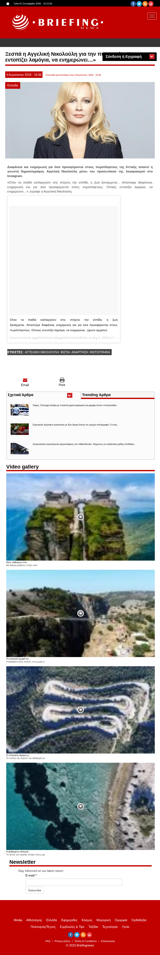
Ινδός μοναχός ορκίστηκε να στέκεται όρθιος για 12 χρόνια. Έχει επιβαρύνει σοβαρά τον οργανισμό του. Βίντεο (83, 43)
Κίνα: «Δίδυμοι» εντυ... (17, 562)
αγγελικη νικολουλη (42, 352)
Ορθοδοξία (138, 920)
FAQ (47, 941)
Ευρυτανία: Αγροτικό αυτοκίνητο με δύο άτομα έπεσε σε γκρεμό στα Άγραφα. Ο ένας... (76, 424)
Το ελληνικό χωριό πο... (18, 658)
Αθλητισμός (34, 920)
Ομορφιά (121, 920)
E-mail (31, 875)
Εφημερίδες (69, 920)
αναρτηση (79, 352)
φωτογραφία (100, 352)
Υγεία (125, 926)
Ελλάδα (12, 85)
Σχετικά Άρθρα (28, 395)
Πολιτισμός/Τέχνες (43, 926)
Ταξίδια (93, 926)
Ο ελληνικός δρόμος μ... (18, 755)
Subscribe (34, 890)
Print (62, 385)
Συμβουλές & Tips (72, 926)
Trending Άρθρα (96, 395)
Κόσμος (87, 920)
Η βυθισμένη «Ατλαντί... (18, 851)
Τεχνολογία (110, 926)
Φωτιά (65, 352)
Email (25, 385)
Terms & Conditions (86, 941)
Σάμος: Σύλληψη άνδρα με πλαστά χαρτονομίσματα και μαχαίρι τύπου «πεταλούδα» (75, 405)
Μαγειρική (103, 920)
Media (18, 920)
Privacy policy (62, 941)
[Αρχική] (56, 22)
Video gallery (22, 467)
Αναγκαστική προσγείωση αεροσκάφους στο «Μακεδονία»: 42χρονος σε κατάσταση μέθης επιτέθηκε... (84, 444)
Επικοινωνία (108, 941)
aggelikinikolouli (42, 337)
